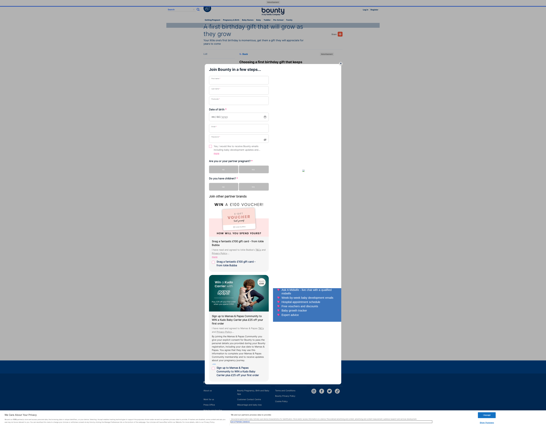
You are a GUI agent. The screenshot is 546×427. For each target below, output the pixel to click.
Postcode (215, 99)
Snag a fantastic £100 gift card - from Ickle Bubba (236, 263)
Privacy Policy (219, 253)
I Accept (487, 415)
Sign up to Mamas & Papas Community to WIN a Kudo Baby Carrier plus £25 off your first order (238, 371)
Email (214, 127)
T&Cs (258, 249)
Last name (215, 89)
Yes (253, 170)
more (216, 153)
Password (215, 137)
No (223, 170)
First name (215, 79)
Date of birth (218, 109)
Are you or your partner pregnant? (231, 161)
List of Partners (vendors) (240, 422)
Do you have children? (223, 178)
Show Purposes (487, 423)
